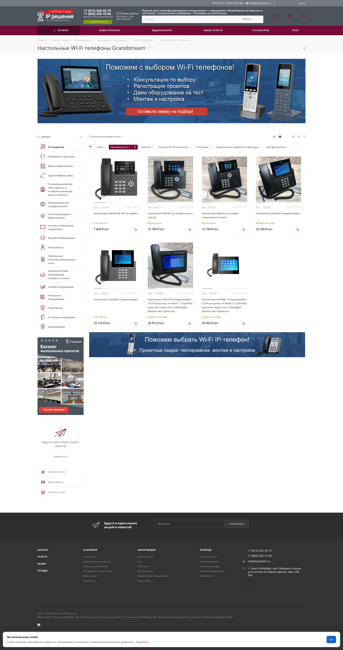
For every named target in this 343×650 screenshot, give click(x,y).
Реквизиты (89, 580)
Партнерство (207, 575)
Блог (140, 561)
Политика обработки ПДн (66, 617)
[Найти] (259, 19)
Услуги (42, 556)
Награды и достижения (95, 566)
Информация (147, 549)
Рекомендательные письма (97, 571)
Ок (331, 639)
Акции (42, 563)
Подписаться (236, 523)
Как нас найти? (146, 556)
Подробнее (142, 642)
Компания (90, 549)
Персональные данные (212, 571)
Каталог (43, 549)
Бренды (43, 570)
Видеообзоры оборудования (153, 575)
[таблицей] (304, 136)
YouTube (246, 587)
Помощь (206, 549)
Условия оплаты (208, 556)
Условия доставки (209, 561)
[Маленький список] (274, 136)
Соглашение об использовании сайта (102, 617)
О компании (89, 556)
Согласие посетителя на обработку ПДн (212, 617)
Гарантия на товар (210, 566)
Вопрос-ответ (90, 575)
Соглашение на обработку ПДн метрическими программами (156, 617)
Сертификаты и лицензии (97, 561)
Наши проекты (145, 571)
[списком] (298, 136)
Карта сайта (144, 580)
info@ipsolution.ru (259, 561)
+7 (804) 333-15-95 (97, 14)
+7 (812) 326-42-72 (97, 10)
